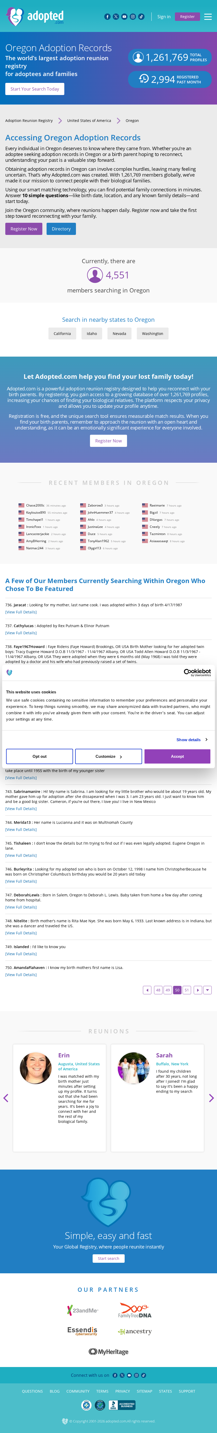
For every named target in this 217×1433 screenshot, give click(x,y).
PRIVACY (122, 1391)
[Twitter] (122, 1375)
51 (187, 989)
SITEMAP (144, 1391)
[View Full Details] (21, 611)
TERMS (102, 1391)
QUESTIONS (32, 1391)
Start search (108, 1258)
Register (187, 16)
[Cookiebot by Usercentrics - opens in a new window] (188, 673)
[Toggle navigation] (208, 16)
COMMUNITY (77, 1391)
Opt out (40, 756)
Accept (177, 756)
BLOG (55, 1391)
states (165, 1391)
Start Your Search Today (35, 89)
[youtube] (129, 1375)
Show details (189, 739)
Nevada (119, 333)
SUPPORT (187, 1391)
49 (168, 989)
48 (158, 989)
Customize (105, 756)
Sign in (164, 17)
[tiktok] (143, 1375)
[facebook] (114, 1375)
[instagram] (136, 1375)
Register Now (24, 229)
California (62, 333)
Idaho (92, 333)
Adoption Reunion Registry (29, 120)
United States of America (89, 120)
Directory (61, 229)
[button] (6, 1098)
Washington (152, 333)
